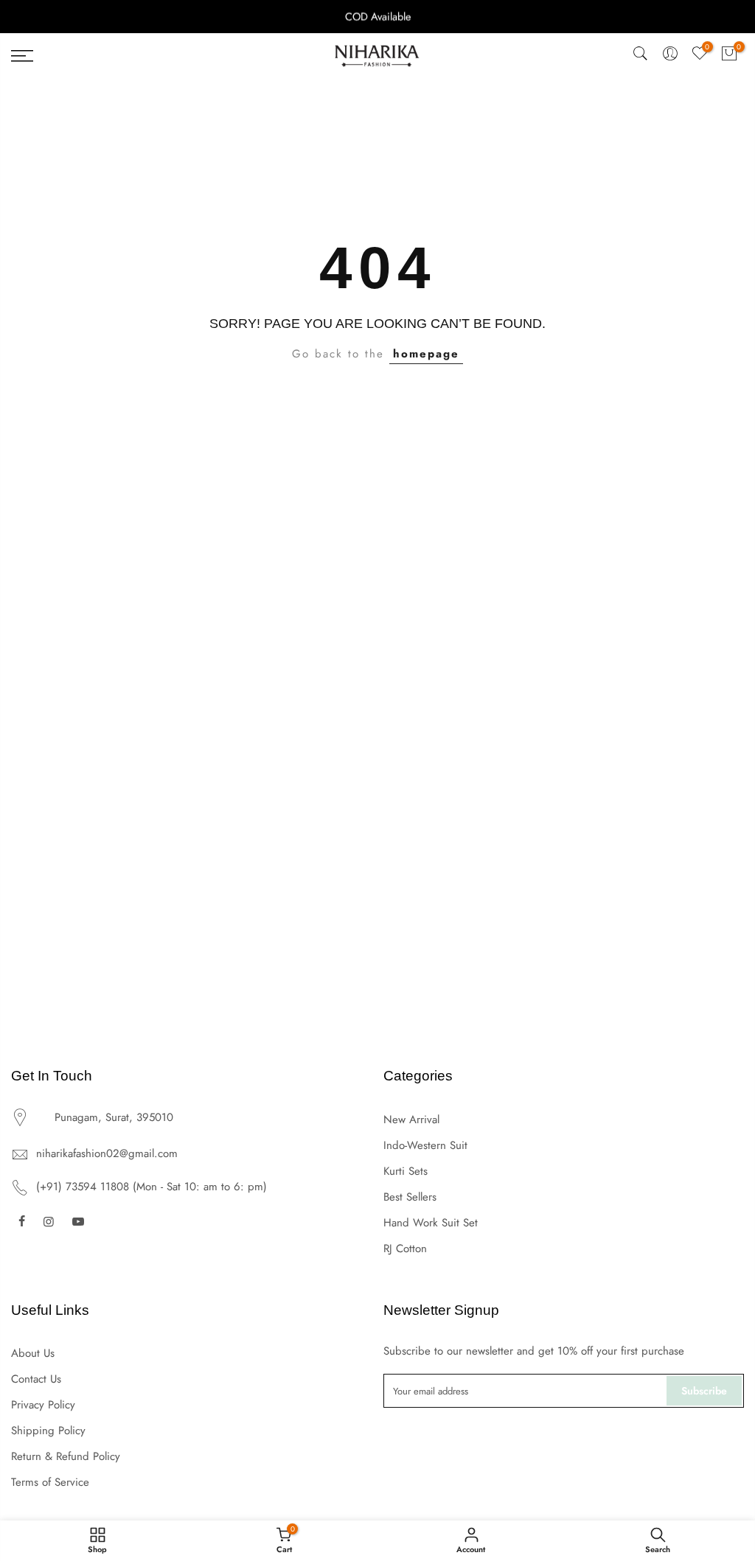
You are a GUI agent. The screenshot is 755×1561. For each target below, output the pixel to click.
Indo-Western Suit (425, 1145)
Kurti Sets (405, 1171)
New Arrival (411, 1119)
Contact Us (36, 1379)
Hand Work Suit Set (430, 1223)
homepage (426, 354)
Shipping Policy (48, 1430)
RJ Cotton (405, 1248)
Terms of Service (50, 1482)
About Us (33, 1353)
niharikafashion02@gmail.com (107, 1153)
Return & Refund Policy (65, 1456)
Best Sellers (409, 1197)
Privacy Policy (43, 1405)
